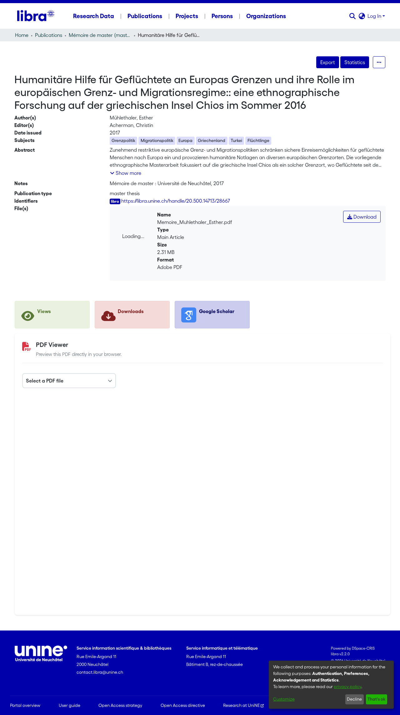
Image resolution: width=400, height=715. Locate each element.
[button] (352, 16)
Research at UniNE (241, 705)
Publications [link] (48, 35)
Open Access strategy (120, 705)
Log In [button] (375, 16)
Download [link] (364, 217)
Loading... (133, 236)
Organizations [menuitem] (266, 16)
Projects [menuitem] (187, 16)
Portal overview (25, 705)
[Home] (36, 16)
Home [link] (21, 35)
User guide (69, 705)
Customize (284, 699)
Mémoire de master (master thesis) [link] (100, 35)
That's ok (376, 699)
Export (327, 62)
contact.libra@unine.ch (100, 672)
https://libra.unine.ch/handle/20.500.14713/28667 (175, 201)
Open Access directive (183, 705)
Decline (354, 699)
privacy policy (347, 686)
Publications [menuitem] (145, 16)
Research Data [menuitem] (93, 16)
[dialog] (331, 685)
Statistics (354, 62)
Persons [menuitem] (222, 16)
